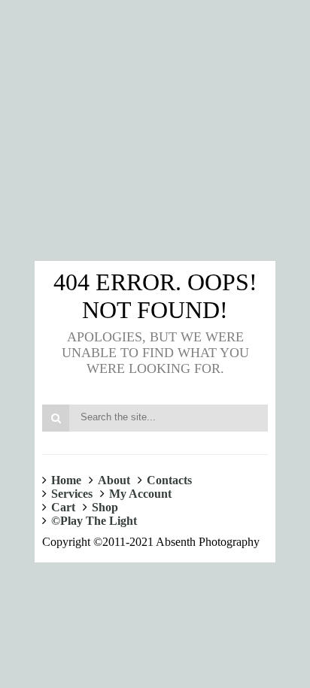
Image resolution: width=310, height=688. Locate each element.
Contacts (169, 480)
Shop (105, 507)
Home (66, 480)
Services (72, 493)
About (114, 480)
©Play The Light (94, 520)
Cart (63, 507)
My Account (140, 493)
